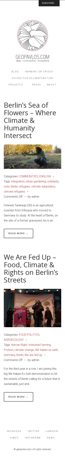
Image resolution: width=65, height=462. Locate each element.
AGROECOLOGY (14, 339)
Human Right (19, 345)
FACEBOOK (14, 431)
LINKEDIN (52, 431)
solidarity (52, 181)
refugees (24, 186)
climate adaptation (43, 186)
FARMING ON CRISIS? (39, 71)
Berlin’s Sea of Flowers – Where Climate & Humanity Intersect (30, 120)
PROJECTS (16, 84)
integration (18, 181)
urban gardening (36, 181)
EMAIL (51, 437)
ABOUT (51, 84)
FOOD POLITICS (29, 334)
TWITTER (33, 431)
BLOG (15, 71)
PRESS (36, 84)
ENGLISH (45, 176)
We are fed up (33, 355)
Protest (8, 350)
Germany (9, 355)
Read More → (18, 233)
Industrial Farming (39, 345)
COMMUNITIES (28, 176)
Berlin (14, 186)
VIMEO (14, 437)
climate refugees (14, 191)
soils (7, 186)
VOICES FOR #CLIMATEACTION (32, 78)
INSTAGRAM (33, 437)
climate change (24, 350)
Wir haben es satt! (46, 350)
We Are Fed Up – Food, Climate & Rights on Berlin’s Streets (31, 268)
